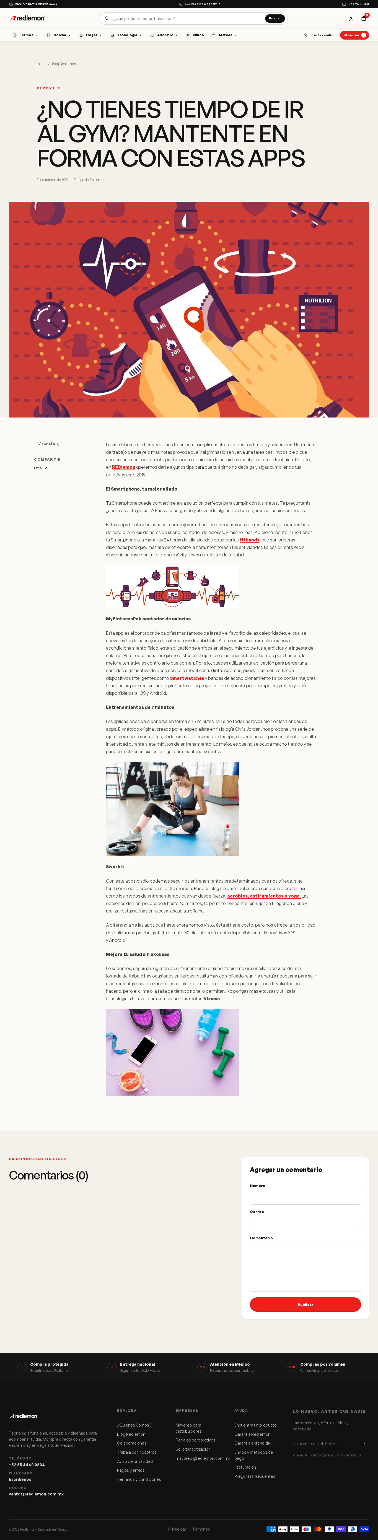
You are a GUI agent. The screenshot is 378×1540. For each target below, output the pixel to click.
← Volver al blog (46, 443)
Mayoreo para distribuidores (189, 1428)
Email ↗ (40, 468)
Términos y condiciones (139, 1479)
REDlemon (123, 467)
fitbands (250, 540)
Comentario (261, 1238)
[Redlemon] (27, 18)
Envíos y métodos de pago (253, 1455)
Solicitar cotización (193, 1449)
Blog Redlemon (64, 63)
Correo (257, 1211)
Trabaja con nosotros (137, 1452)
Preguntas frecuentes (254, 1476)
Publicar (306, 1304)
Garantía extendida (252, 1443)
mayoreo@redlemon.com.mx (199, 1458)
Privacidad (177, 1529)
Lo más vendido (322, 35)
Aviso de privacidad (135, 1461)
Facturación (245, 1467)
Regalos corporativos (196, 1440)
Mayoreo (351, 35)
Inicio (41, 63)
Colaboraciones (132, 1443)
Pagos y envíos (131, 1470)
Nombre (257, 1185)
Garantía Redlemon (252, 1434)
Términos (201, 1529)
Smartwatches (187, 678)
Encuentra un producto (255, 1425)
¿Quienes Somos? (134, 1425)
